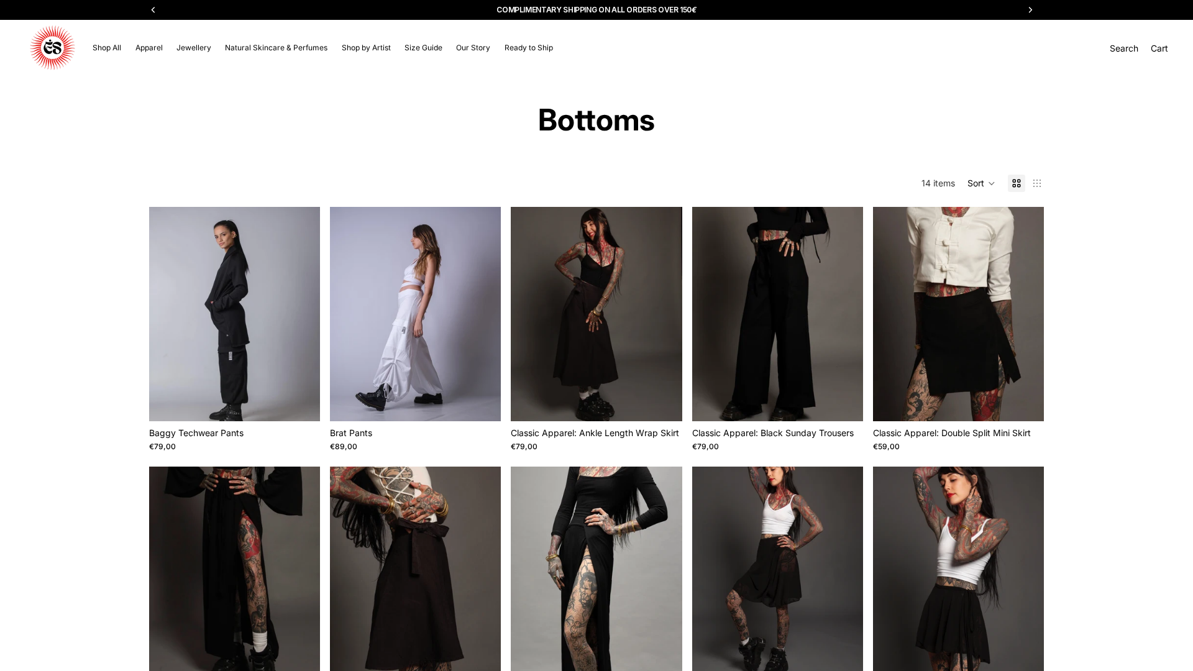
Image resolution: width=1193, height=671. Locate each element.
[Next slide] (301, 314)
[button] (981, 183)
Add (673, 401)
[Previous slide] (167, 314)
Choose (311, 401)
